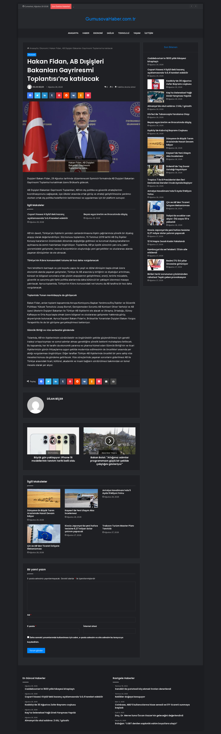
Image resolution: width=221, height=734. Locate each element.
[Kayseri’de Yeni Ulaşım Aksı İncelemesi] (81, 498)
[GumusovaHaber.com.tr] (110, 19)
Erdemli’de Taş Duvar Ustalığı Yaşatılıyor (177, 168)
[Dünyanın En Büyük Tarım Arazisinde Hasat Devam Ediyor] (43, 498)
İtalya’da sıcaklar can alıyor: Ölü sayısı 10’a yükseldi (178, 218)
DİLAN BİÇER (38, 87)
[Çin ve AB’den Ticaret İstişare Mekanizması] (43, 533)
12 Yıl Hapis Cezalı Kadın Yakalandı (166, 241)
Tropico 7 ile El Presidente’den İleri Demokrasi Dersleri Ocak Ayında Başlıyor (169, 181)
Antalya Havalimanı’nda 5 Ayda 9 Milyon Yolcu (116, 492)
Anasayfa (73, 33)
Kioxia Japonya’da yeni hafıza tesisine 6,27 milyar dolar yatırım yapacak (81, 528)
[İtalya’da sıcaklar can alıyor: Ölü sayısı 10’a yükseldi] (155, 219)
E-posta (31, 626)
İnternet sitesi (90, 626)
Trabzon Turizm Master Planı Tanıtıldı (118, 527)
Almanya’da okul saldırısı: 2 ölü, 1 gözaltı (169, 106)
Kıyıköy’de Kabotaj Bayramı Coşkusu (167, 130)
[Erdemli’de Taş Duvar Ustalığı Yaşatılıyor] (155, 170)
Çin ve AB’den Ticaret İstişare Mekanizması (43, 547)
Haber (86, 33)
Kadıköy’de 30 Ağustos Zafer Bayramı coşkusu (94, 6)
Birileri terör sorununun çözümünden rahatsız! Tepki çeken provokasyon (167, 276)
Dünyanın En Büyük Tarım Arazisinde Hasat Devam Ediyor (40, 513)
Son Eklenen (170, 47)
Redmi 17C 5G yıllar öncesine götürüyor (177, 262)
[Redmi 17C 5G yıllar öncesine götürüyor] (155, 264)
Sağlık (110, 33)
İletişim (149, 33)
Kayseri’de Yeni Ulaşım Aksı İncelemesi (79, 512)
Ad (29, 615)
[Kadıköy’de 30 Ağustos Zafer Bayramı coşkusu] (155, 84)
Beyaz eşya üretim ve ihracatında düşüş (105, 214)
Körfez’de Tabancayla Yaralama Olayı (168, 114)
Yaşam (137, 33)
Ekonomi (98, 33)
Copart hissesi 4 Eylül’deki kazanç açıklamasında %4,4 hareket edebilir (167, 71)
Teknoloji (123, 33)
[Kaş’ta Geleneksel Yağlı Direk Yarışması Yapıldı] (155, 96)
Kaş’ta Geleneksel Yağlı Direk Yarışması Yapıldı (179, 94)
